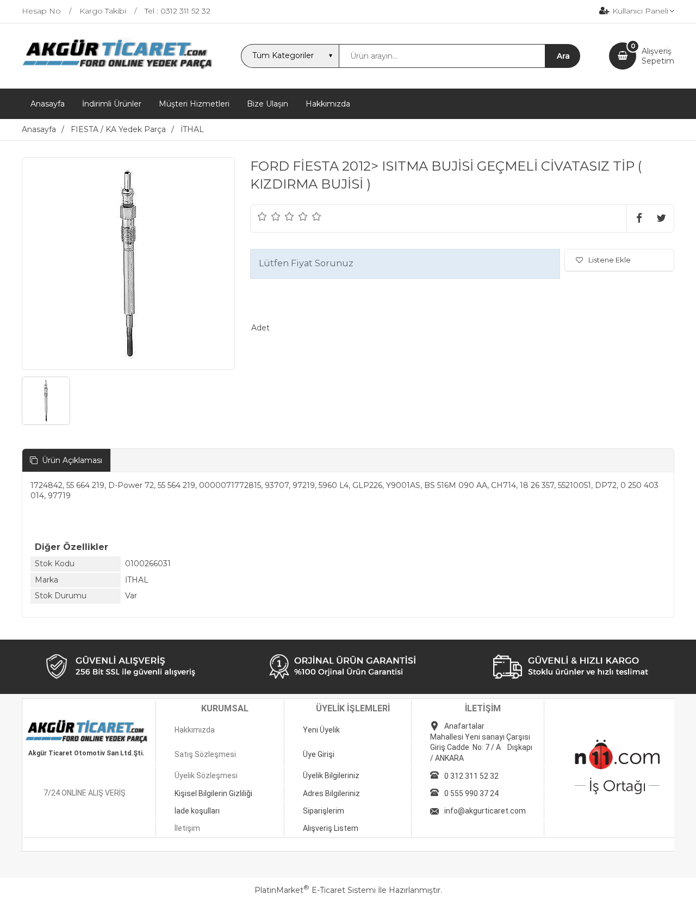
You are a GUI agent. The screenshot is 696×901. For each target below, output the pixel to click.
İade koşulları (197, 810)
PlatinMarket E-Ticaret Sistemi (315, 890)
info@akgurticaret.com (485, 810)
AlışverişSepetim (658, 56)
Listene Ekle (609, 259)
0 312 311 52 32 (471, 776)
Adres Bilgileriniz (331, 793)
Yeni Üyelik (321, 729)
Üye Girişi (318, 754)
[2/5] (269, 216)
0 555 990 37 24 (471, 793)
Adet (260, 328)
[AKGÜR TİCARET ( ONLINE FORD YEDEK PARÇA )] (117, 68)
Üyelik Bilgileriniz (331, 775)
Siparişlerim (323, 810)
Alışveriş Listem (330, 828)
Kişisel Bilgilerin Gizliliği (213, 793)
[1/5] (262, 216)
